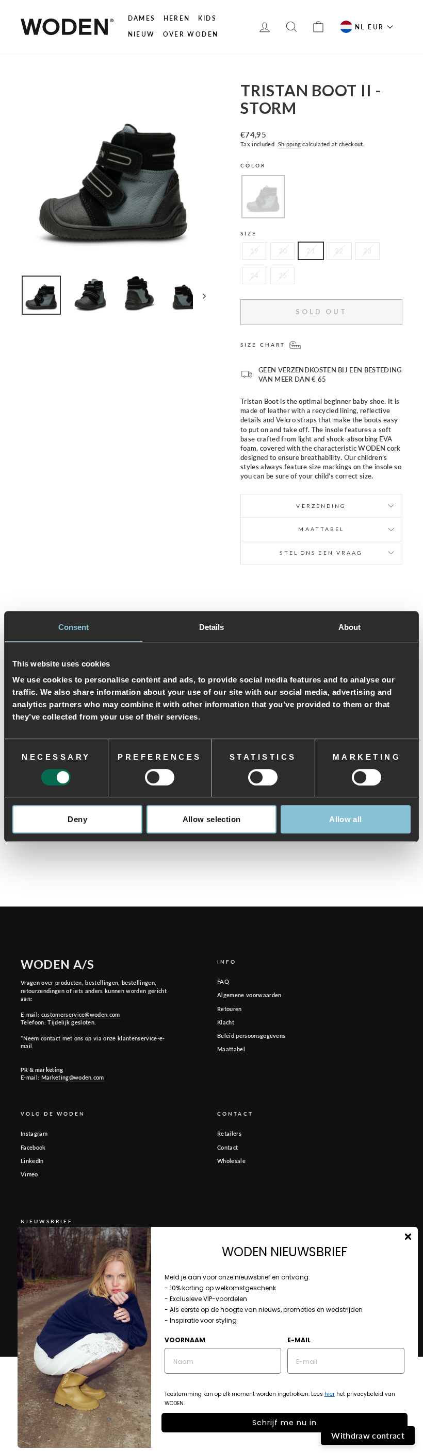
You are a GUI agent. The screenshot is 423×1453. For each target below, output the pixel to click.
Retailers (229, 1133)
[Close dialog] (408, 1236)
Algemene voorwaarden (249, 995)
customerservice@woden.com (80, 1014)
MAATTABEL (321, 529)
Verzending (321, 506)
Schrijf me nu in (284, 1422)
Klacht (225, 1022)
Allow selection (212, 819)
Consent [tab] (73, 627)
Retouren (229, 1008)
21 (310, 251)
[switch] (159, 777)
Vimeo (29, 1174)
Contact (227, 1147)
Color (253, 165)
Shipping (289, 144)
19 (254, 251)
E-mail (299, 1340)
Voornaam (185, 1340)
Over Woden (191, 34)
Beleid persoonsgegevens (251, 1035)
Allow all (345, 819)
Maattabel (231, 1049)
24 (254, 275)
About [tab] (349, 627)
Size (248, 233)
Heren (177, 18)
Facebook (33, 1147)
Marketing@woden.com (72, 1077)
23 (367, 251)
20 (283, 251)
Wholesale (231, 1160)
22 (339, 251)
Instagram (34, 1133)
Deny (77, 819)
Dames (142, 18)
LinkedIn (32, 1160)
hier (329, 1394)
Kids (207, 18)
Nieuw (141, 34)
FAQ (223, 981)
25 (283, 275)
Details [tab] (211, 627)
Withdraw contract (367, 1435)
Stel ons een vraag (321, 553)
